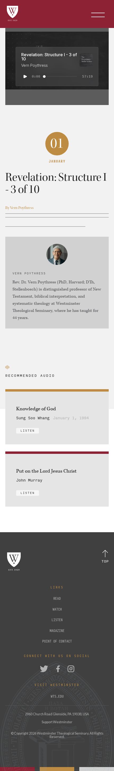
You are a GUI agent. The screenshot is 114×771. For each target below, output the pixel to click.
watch (57, 609)
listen (57, 620)
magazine (57, 631)
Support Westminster (57, 722)
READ (57, 599)
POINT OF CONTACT (57, 641)
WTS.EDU (57, 696)
